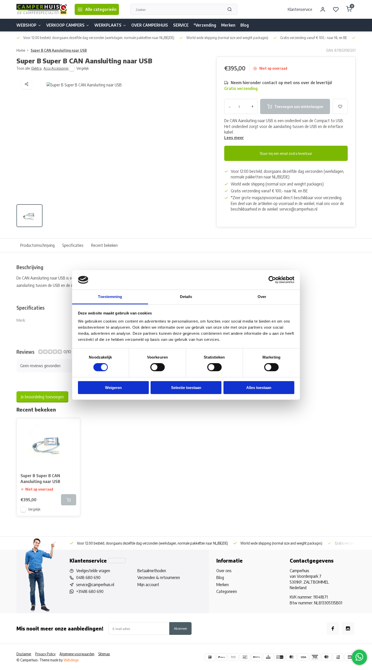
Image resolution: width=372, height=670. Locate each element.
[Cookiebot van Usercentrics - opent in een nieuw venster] (272, 280)
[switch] (157, 367)
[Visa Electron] (314, 657)
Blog (244, 25)
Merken (228, 25)
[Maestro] (326, 657)
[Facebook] (332, 628)
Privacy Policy (45, 654)
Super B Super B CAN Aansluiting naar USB (40, 478)
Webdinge (71, 660)
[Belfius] (256, 657)
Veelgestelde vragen (93, 570)
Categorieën (226, 591)
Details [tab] (186, 296)
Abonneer (180, 628)
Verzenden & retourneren (158, 577)
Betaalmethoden (151, 570)
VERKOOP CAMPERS (65, 25)
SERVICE (181, 25)
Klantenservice (300, 9)
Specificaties (73, 245)
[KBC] (268, 657)
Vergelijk (82, 68)
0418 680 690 (88, 577)
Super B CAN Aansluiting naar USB (59, 50)
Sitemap (104, 654)
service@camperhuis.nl (95, 584)
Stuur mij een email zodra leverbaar (286, 153)
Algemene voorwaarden (76, 654)
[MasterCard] (291, 657)
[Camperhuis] (41, 9)
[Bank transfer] (233, 657)
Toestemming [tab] (110, 296)
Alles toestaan (258, 387)
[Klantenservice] (117, 560)
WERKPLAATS (107, 25)
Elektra (36, 68)
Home (20, 50)
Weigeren (113, 387)
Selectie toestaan (186, 387)
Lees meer (234, 137)
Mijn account (148, 584)
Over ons (224, 570)
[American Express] (338, 657)
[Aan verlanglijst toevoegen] (72, 426)
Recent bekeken (104, 245)
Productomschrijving (37, 245)
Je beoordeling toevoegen (42, 396)
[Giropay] (280, 657)
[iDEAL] (210, 657)
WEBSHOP (26, 25)
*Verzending (205, 25)
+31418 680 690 (90, 591)
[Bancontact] (245, 657)
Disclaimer (23, 654)
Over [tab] (262, 296)
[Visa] (303, 657)
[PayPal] (221, 657)
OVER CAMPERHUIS (149, 25)
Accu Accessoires (56, 68)
